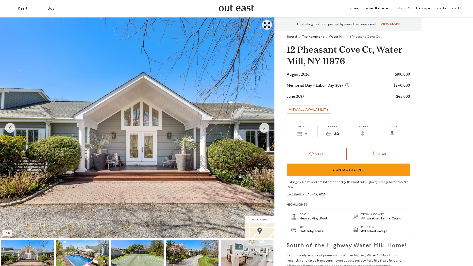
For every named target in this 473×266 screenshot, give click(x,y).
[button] (377, 8)
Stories (352, 8)
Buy (51, 9)
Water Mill (336, 36)
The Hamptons (313, 36)
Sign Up (457, 8)
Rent (23, 9)
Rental (292, 36)
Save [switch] (319, 154)
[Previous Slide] (10, 128)
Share (383, 154)
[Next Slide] (264, 128)
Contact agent (348, 170)
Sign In (441, 8)
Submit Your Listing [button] (410, 8)
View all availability (309, 109)
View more (390, 24)
